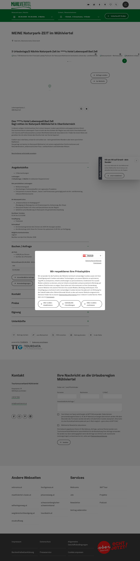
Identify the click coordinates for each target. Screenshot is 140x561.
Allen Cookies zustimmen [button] (91, 304)
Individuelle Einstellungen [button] (70, 304)
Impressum (97, 263)
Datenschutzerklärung (93, 261)
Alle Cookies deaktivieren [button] (48, 304)
